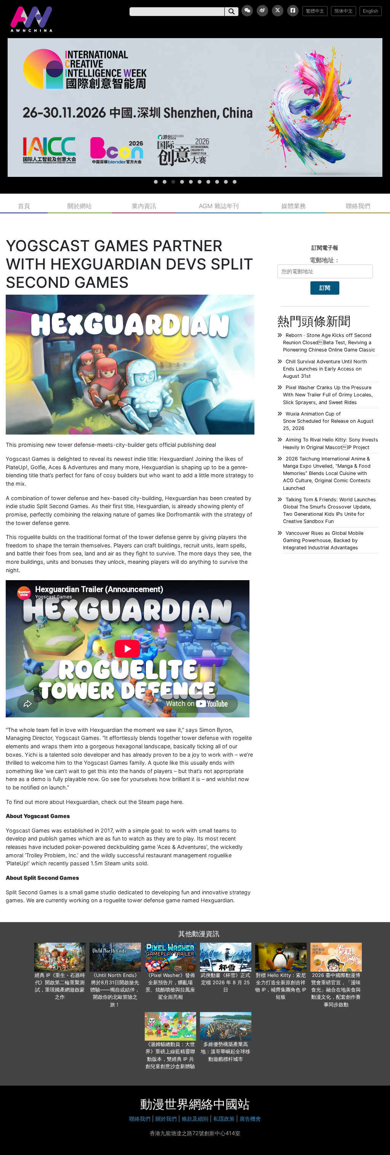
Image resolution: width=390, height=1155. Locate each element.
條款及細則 (195, 1118)
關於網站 (79, 206)
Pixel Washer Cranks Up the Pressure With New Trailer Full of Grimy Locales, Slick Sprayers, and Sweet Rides (328, 395)
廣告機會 (250, 1118)
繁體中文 (315, 11)
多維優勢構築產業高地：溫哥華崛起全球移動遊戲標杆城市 (225, 1051)
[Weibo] (262, 10)
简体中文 (343, 11)
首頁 (24, 206)
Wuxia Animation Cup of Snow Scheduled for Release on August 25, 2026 (328, 421)
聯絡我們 (358, 206)
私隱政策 (224, 1118)
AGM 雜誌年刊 (219, 206)
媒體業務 (293, 206)
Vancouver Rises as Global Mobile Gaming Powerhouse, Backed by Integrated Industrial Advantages (323, 540)
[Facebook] (293, 10)
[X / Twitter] (277, 10)
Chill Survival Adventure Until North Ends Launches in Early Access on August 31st (325, 369)
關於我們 (166, 1118)
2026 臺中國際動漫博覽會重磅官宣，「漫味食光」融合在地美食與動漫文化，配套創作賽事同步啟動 (336, 989)
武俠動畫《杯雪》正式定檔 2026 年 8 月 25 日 (225, 982)
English (370, 11)
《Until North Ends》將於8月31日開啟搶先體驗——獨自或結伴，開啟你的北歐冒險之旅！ (115, 989)
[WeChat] (247, 10)
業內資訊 (144, 206)
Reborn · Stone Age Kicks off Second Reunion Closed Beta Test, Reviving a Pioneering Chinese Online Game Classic (329, 342)
